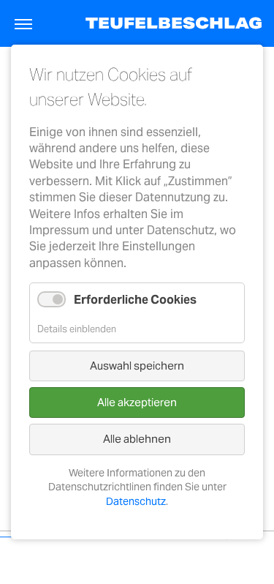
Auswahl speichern (137, 366)
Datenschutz (136, 501)
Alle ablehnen (137, 439)
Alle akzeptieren (137, 402)
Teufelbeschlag (173, 23)
